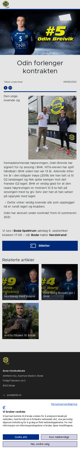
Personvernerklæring (64, 404)
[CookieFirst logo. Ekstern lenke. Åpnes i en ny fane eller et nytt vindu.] (4, 407)
